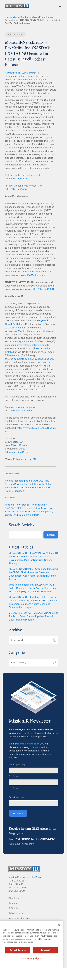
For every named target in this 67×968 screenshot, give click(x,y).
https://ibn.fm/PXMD (43, 289)
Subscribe (18, 813)
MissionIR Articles (21, 17)
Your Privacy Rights (31, 958)
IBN (34, 459)
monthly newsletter (28, 743)
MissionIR (10, 303)
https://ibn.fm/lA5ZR (16, 178)
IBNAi (38, 877)
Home (8, 17)
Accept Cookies (18, 949)
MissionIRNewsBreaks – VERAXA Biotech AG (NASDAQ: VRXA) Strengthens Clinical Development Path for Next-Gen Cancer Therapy (33, 558)
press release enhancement (32, 345)
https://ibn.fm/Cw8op (16, 189)
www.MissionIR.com (21, 410)
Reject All (45, 949)
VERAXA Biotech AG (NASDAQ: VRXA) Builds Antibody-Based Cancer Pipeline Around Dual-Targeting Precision (33, 616)
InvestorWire (15, 331)
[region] (31, 944)
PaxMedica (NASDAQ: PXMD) (20, 72)
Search (51, 534)
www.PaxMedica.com (32, 275)
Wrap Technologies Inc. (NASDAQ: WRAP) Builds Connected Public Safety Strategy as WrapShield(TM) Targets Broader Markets (32, 588)
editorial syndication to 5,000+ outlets (30, 341)
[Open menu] (60, 6)
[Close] (59, 925)
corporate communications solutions (33, 358)
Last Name (13, 788)
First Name (13, 776)
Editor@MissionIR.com (17, 452)
